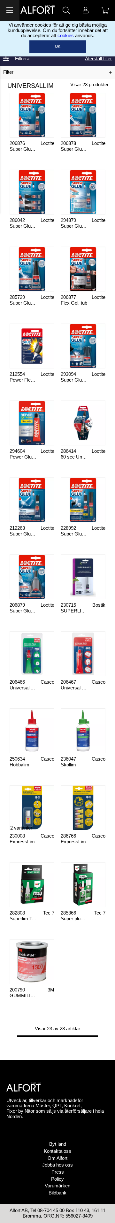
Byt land (57, 1144)
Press (57, 1172)
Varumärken (57, 1185)
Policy (57, 1179)
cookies (65, 35)
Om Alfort (57, 1158)
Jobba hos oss (57, 1165)
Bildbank (57, 1192)
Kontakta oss (57, 1151)
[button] (9, 10)
